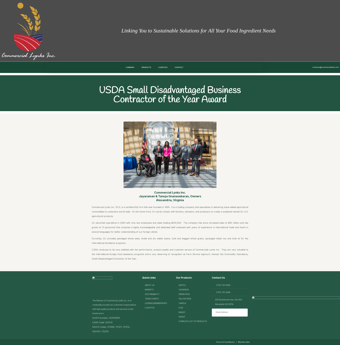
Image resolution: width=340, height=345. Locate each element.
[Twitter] (18, 67)
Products (146, 67)
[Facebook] (2, 67)
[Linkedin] (7, 67)
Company (130, 67)
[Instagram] (13, 67)
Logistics (162, 67)
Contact (179, 67)
